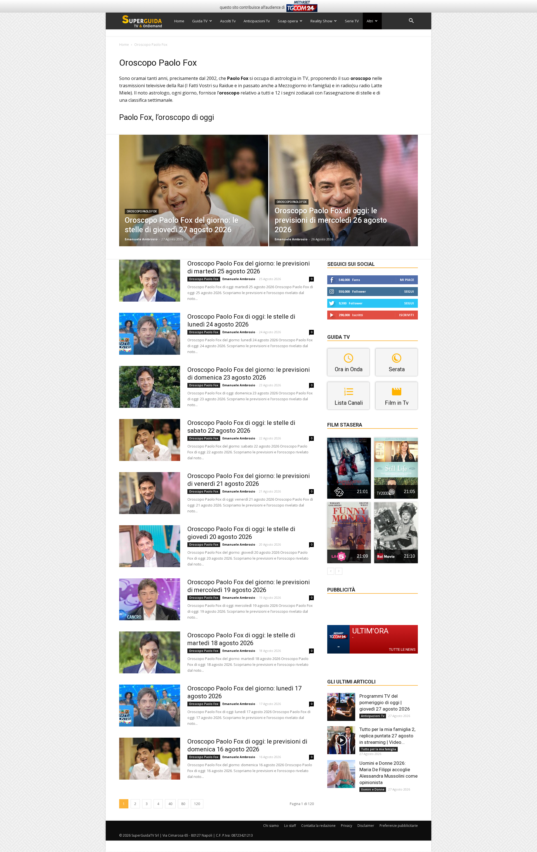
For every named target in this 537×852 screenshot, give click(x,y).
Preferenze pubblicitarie (399, 825)
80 (183, 803)
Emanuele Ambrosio (141, 239)
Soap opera (288, 20)
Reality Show (321, 20)
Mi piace (407, 280)
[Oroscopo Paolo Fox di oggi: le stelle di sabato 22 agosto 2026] (149, 440)
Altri (370, 20)
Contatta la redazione (318, 825)
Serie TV (352, 20)
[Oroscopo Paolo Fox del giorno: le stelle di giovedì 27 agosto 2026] (193, 199)
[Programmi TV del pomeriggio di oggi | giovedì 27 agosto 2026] (341, 707)
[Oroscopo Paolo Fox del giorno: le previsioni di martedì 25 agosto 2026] (149, 281)
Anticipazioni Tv (257, 20)
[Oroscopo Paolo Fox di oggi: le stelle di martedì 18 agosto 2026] (149, 652)
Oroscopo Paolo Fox (142, 211)
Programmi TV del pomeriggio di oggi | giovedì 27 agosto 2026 (384, 702)
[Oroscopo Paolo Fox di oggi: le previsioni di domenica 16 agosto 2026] (149, 759)
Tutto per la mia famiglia (378, 749)
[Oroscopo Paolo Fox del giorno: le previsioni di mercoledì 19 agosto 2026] (149, 599)
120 (197, 803)
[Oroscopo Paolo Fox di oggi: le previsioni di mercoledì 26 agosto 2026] (343, 199)
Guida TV (200, 20)
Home (179, 20)
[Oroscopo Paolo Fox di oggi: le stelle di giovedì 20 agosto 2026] (149, 546)
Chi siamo (271, 825)
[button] (411, 21)
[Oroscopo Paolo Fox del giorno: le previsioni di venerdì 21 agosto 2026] (149, 493)
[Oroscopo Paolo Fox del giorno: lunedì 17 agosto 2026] (149, 705)
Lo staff (290, 825)
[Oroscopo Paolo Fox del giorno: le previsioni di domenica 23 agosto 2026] (149, 387)
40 (170, 803)
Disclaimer (365, 825)
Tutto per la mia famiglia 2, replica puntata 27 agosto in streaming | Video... (387, 735)
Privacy (346, 825)
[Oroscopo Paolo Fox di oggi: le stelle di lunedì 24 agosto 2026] (149, 334)
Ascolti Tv (228, 20)
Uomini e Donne (372, 789)
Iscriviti (406, 315)
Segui (409, 291)
